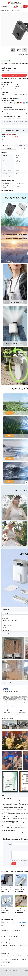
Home (2, 10)
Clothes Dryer (17, 930)
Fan (21, 10)
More (2, 933)
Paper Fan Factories (7, 956)
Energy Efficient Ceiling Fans (9, 949)
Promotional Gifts (15, 10)
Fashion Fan (15, 959)
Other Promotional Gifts (20, 925)
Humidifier (3, 928)
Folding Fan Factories (19, 956)
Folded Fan (23, 959)
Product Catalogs (22, 922)
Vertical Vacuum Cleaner (6, 930)
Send (14, 863)
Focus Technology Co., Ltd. (18, 970)
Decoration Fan (6, 959)
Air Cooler (17, 928)
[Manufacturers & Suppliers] (14, 2)
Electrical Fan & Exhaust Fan (9, 945)
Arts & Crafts (7, 10)
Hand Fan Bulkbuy (7, 962)
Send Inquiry (14, 75)
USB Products (21, 945)
